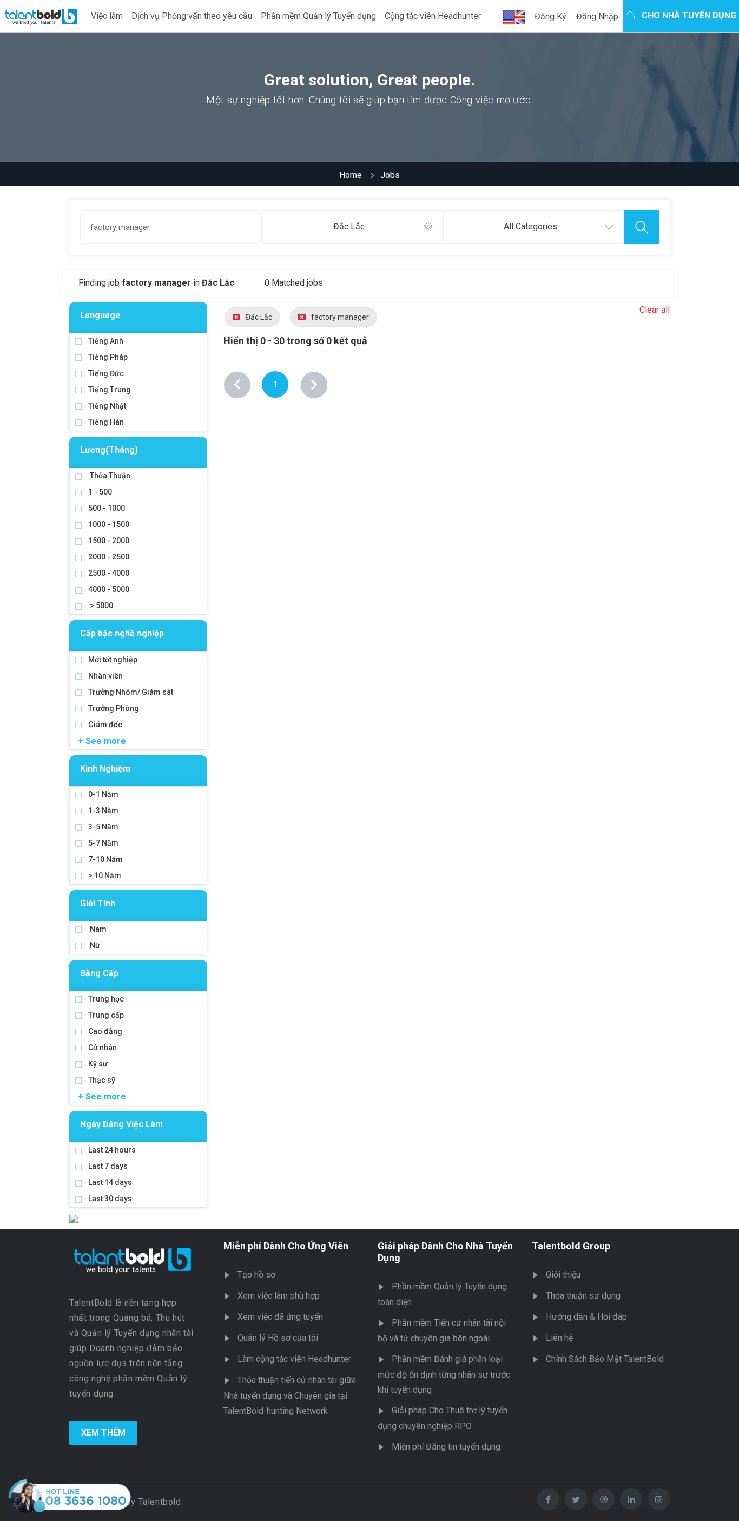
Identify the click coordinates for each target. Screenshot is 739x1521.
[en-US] (514, 17)
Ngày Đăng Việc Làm (121, 1124)
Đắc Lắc (259, 317)
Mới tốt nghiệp (112, 659)
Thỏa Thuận (109, 475)
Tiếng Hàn (106, 422)
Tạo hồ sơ (256, 1274)
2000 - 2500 (108, 556)
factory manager (340, 317)
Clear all (654, 310)
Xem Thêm (103, 1432)
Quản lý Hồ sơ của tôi (277, 1338)
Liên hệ (559, 1338)
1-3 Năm (103, 810)
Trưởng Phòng (113, 708)
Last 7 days (108, 1166)
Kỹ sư (98, 1063)
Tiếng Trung (109, 389)
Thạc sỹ (101, 1080)
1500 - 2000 (108, 540)
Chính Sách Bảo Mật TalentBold (605, 1359)
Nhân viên (105, 675)
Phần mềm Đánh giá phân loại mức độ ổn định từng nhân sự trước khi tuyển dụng (444, 1374)
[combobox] (352, 227)
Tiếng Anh (105, 341)
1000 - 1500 (108, 524)
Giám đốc (105, 724)
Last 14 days (110, 1182)
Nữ (94, 945)
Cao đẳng (105, 1031)
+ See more (102, 741)
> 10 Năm (104, 875)
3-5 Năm (103, 826)
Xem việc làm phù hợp (278, 1295)
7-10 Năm (105, 859)
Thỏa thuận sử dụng (583, 1295)
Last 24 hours (112, 1149)
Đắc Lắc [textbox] (349, 226)
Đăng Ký (550, 16)
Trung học (106, 999)
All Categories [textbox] (530, 226)
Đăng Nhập (597, 16)
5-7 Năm (103, 843)
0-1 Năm (103, 794)
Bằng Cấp (99, 973)
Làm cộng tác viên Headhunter (294, 1359)
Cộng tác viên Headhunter (433, 16)
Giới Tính (97, 903)
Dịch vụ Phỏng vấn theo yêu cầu (191, 16)
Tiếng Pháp (108, 357)
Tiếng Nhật (107, 405)
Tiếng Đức (106, 373)
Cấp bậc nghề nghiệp (122, 633)
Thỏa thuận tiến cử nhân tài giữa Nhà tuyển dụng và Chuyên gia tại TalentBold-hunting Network (289, 1395)
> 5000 (100, 605)
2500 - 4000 (108, 573)
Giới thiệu (563, 1274)
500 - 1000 (106, 508)
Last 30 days (110, 1198)
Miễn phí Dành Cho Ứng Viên (285, 1246)
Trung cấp (106, 1015)
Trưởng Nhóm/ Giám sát (130, 692)
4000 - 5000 (108, 589)
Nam (97, 929)
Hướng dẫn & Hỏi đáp (586, 1317)
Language (100, 315)
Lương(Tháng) (109, 450)
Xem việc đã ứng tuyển (280, 1317)
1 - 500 (100, 492)
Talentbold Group (571, 1246)
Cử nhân (102, 1047)
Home (350, 175)
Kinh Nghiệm (105, 768)
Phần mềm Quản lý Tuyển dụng (318, 16)
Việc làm (107, 16)
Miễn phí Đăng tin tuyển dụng (446, 1446)
